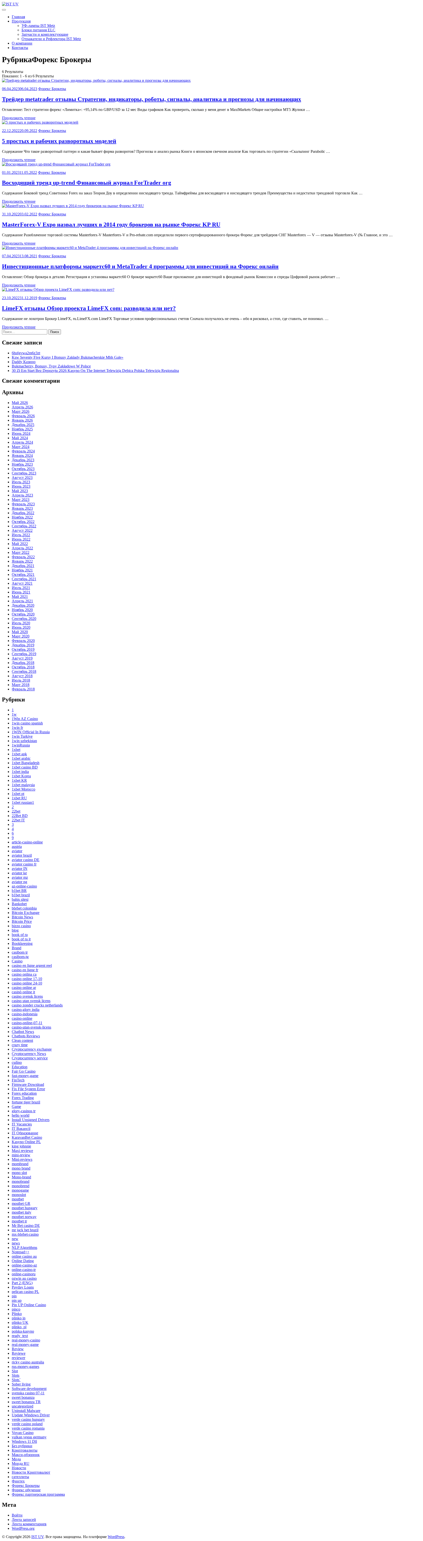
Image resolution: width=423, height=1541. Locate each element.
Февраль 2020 (23, 641)
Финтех (18, 1481)
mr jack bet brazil (25, 1230)
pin (14, 1296)
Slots (15, 1375)
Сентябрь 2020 (24, 618)
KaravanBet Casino (27, 1137)
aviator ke (19, 873)
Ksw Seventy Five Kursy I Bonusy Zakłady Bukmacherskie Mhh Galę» (67, 357)
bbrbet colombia (24, 908)
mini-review (21, 1155)
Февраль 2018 (23, 689)
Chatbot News (23, 1032)
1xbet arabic (21, 758)
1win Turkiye (22, 736)
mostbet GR (21, 1203)
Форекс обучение (26, 1490)
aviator (17, 851)
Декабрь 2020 (23, 605)
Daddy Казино (23, 362)
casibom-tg (20, 957)
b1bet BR (19, 891)
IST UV (37, 1537)
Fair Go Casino (23, 1071)
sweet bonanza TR (26, 1402)
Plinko (17, 1314)
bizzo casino (21, 926)
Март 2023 (20, 500)
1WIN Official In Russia (31, 732)
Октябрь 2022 (23, 522)
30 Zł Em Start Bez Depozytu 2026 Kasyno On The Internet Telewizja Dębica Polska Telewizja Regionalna (95, 370)
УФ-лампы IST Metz (38, 26)
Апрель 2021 (22, 601)
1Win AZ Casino (25, 719)
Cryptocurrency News (29, 1054)
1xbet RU (19, 798)
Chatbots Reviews (26, 1036)
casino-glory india (25, 1010)
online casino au (24, 1256)
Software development (29, 1389)
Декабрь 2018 (23, 663)
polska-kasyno (23, 1331)
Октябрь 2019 (23, 649)
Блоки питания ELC (38, 30)
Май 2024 (20, 438)
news (16, 1243)
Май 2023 (20, 491)
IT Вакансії (21, 1128)
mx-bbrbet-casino (25, 1234)
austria (17, 846)
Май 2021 (20, 596)
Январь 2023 (22, 508)
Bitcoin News (22, 917)
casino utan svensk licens (31, 1001)
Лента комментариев (29, 1524)
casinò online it (23, 992)
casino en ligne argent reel (32, 965)
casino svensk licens (27, 996)
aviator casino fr (24, 864)
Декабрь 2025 (23, 425)
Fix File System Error (28, 1089)
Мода (16, 1459)
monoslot (19, 1195)
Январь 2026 (22, 420)
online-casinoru (23, 1274)
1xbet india (20, 772)
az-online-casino (24, 886)
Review (18, 1349)
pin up (17, 1300)
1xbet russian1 (23, 802)
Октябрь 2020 (23, 614)
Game (16, 1106)
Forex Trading (23, 1098)
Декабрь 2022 (23, 513)
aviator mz (20, 877)
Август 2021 (22, 583)
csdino (17, 1062)
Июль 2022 (21, 535)
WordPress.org (23, 1528)
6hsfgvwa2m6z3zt (26, 353)
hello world (20, 1115)
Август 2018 (22, 676)
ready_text (20, 1336)
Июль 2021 (21, 588)
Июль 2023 (21, 482)
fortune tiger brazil (26, 1102)
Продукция (21, 21)
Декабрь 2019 (23, 645)
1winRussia (21, 745)
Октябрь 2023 (23, 469)
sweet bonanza (23, 1397)
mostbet (18, 1199)
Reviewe (18, 1353)
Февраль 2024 (23, 451)
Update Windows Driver (31, 1415)
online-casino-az (24, 1265)
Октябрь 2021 (23, 574)
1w (14, 714)
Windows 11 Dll (24, 1441)
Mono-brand (21, 1177)
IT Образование (25, 1133)
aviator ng (19, 882)
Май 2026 (20, 403)
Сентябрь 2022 (24, 526)
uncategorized (22, 1406)
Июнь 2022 (21, 539)
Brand (16, 948)
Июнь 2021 (21, 592)
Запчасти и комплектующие (45, 34)
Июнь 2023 (21, 486)
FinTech (18, 1080)
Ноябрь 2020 (22, 610)
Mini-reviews (22, 1159)
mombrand (20, 1164)
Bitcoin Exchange (25, 913)
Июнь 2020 (21, 627)
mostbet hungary (24, 1208)
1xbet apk (19, 754)
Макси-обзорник (26, 1455)
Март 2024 (20, 447)
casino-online (22, 1018)
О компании (22, 43)
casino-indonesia (24, 1014)
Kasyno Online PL (26, 1142)
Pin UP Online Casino (29, 1305)
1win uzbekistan (24, 741)
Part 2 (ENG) (22, 1283)
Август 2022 (22, 530)
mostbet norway (24, 1217)
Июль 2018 (21, 680)
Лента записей (24, 1519)
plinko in (18, 1318)
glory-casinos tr (23, 1111)
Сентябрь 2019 (24, 654)
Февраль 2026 (23, 416)
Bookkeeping (22, 943)
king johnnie (21, 1146)
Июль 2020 (21, 623)
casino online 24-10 (27, 983)
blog (15, 930)
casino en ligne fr (25, 970)
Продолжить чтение (18, 118)
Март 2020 (20, 636)
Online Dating (23, 1261)
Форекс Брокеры (52, 89)
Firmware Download (28, 1084)
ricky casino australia (28, 1362)
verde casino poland (27, 1424)
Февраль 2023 (23, 504)
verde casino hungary (28, 1419)
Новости (19, 1468)
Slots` (16, 1380)
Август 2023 (22, 477)
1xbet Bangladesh (25, 763)
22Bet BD (20, 816)
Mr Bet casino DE (26, 1225)
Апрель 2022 (22, 548)
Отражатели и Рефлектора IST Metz (51, 39)
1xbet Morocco (23, 789)
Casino (17, 961)
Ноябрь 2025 (22, 429)
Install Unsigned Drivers (30, 1120)
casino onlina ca (24, 974)
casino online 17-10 (27, 979)
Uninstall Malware (26, 1411)
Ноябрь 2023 (22, 464)
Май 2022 (20, 544)
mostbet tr (19, 1221)
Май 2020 (20, 632)
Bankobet (19, 904)
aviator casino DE (25, 860)
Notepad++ (20, 1252)
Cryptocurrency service (30, 1058)
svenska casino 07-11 (28, 1393)
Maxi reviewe (22, 1151)
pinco (16, 1309)
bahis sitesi (20, 899)
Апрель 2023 (22, 495)
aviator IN (19, 868)
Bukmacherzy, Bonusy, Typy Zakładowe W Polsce (51, 366)
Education (19, 1067)
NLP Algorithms (24, 1247)
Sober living (21, 1384)
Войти (17, 1515)
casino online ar (24, 987)
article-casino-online (27, 842)
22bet (16, 811)
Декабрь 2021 (23, 566)
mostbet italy (21, 1212)
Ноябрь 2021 (22, 570)
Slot (15, 1371)
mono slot (19, 1173)
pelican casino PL (25, 1292)
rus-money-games (25, 1366)
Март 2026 (20, 411)
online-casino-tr (24, 1270)
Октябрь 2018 (23, 667)
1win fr (17, 727)
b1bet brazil (21, 895)
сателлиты (20, 1477)
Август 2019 (22, 658)
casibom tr (20, 952)
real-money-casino (26, 1340)
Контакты (20, 48)
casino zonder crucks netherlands (37, 1005)
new (15, 1239)
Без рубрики (22, 1446)
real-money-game (25, 1344)
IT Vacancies (22, 1124)
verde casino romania (28, 1428)
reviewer (18, 1358)
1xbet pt (18, 794)
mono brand (21, 1168)
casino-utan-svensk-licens (31, 1027)
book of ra (20, 935)
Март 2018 (20, 685)
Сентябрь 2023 (24, 473)
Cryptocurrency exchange (32, 1049)
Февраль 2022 (23, 557)
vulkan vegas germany (29, 1437)
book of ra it (21, 939)
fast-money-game (25, 1076)
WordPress (116, 1537)
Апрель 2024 (22, 442)
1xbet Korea (21, 776)
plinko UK (20, 1322)
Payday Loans (23, 1287)
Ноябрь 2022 (22, 517)
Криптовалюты (24, 1450)
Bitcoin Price (22, 921)
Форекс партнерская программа (38, 1494)
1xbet (16, 749)
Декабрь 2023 (23, 460)
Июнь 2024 (21, 433)
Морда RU (20, 1463)
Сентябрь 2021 (24, 579)
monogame (20, 1190)
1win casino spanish (27, 723)
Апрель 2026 (22, 407)
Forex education (24, 1093)
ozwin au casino (24, 1278)
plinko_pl (19, 1327)
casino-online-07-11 (27, 1023)
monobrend (20, 1186)
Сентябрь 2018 (24, 671)
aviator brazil (22, 855)
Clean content (22, 1040)
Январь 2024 (22, 455)
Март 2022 (20, 552)
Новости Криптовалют (31, 1472)
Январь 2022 (22, 561)
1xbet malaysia (23, 785)
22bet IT (18, 820)
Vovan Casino (23, 1433)
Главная (18, 17)
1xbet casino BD (25, 767)
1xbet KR (19, 780)
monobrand (20, 1181)
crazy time (20, 1045)
